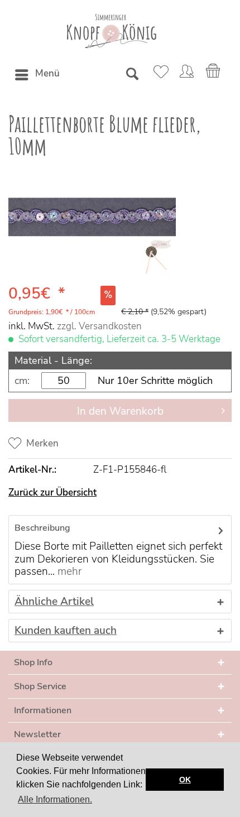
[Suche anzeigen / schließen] (132, 75)
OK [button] (185, 779)
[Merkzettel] (159, 75)
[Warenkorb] (214, 75)
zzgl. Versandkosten (99, 326)
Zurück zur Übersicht (52, 492)
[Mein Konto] (186, 75)
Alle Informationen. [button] (55, 799)
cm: (22, 380)
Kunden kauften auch (66, 630)
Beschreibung (42, 528)
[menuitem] (36, 75)
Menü (47, 73)
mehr (68, 571)
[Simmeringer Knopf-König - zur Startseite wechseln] (111, 31)
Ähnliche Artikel (54, 601)
